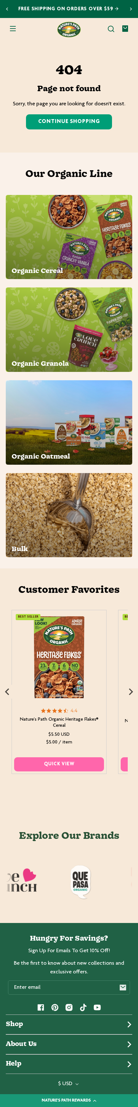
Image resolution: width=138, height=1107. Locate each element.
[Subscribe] (123, 987)
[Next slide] (131, 9)
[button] (111, 29)
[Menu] (13, 29)
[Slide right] (131, 692)
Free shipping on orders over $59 (66, 9)
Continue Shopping (68, 122)
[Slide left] (7, 692)
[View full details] (59, 657)
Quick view (59, 764)
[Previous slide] (7, 9)
